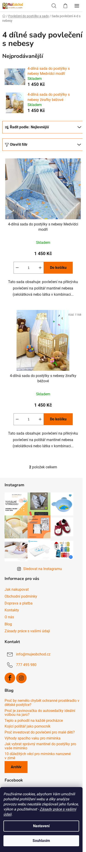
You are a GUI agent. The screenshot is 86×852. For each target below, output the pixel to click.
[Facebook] (10, 678)
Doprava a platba (19, 603)
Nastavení (41, 826)
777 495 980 (26, 665)
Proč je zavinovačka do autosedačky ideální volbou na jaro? (40, 713)
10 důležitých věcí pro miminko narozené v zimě (38, 756)
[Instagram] (21, 678)
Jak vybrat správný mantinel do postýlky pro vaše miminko (40, 746)
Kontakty (12, 610)
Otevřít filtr (19, 144)
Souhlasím (41, 840)
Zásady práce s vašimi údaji (27, 631)
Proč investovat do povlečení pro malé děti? (40, 732)
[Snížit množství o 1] (17, 267)
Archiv (16, 767)
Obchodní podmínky (21, 596)
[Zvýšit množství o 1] (40, 267)
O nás (9, 617)
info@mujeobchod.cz (33, 654)
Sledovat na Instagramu (42, 569)
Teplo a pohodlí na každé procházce (34, 721)
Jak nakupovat (17, 589)
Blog (8, 624)
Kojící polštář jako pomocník (27, 726)
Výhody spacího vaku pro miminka (33, 738)
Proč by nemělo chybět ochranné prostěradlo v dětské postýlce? (42, 703)
